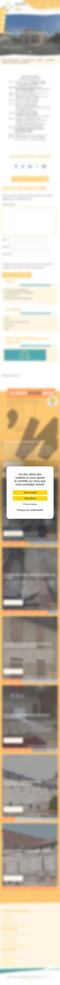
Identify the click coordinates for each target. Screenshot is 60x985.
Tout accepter (30, 492)
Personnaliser (30, 504)
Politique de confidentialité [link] (30, 510)
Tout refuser (30, 498)
